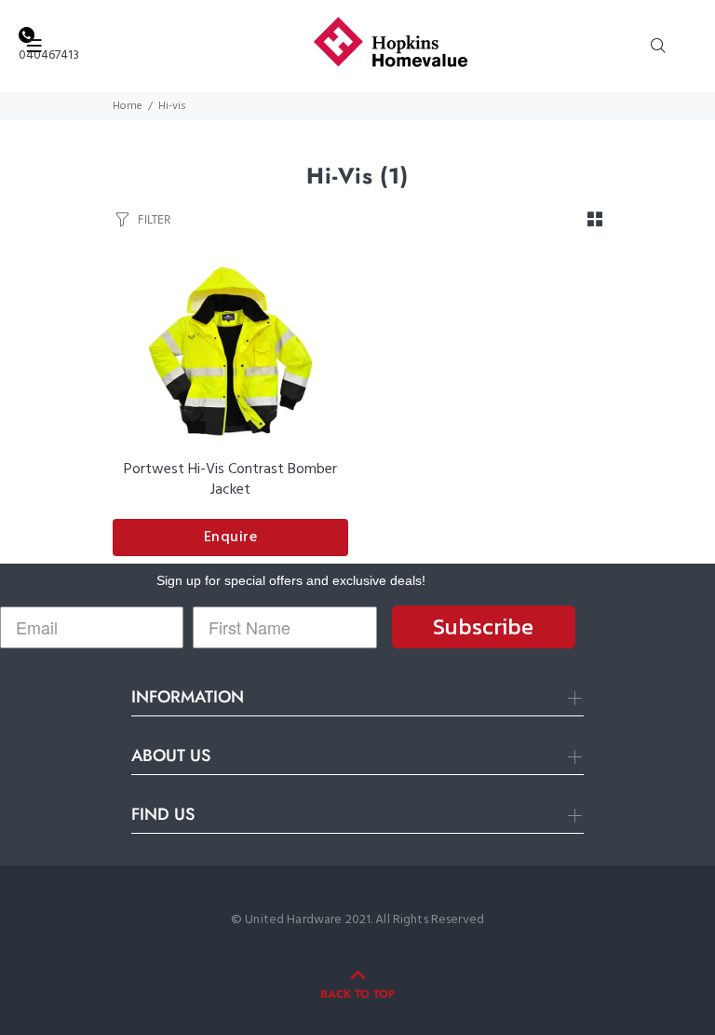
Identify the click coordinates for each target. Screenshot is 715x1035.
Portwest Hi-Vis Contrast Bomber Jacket (230, 479)
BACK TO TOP (357, 994)
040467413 (49, 55)
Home (127, 106)
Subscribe (483, 626)
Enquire (231, 537)
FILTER (154, 219)
